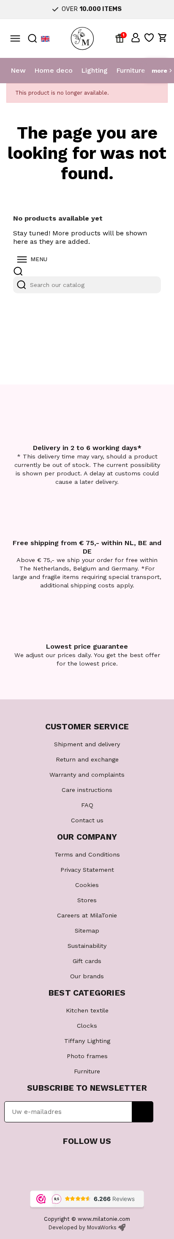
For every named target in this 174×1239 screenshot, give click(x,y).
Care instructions (87, 789)
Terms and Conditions (87, 854)
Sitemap (87, 930)
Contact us (87, 820)
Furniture (130, 70)
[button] (135, 37)
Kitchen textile (87, 1010)
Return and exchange (87, 759)
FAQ (87, 805)
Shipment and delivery (87, 744)
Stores (87, 900)
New (18, 70)
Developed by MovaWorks (83, 1227)
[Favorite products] (149, 37)
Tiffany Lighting (87, 1040)
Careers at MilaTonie (87, 915)
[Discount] (121, 38)
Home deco (53, 70)
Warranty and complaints (87, 774)
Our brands (87, 976)
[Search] (21, 284)
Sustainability (87, 945)
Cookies (87, 884)
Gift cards (87, 961)
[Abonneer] (142, 1111)
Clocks (87, 1025)
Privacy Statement (87, 869)
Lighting (94, 70)
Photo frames (87, 1056)
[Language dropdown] (45, 38)
